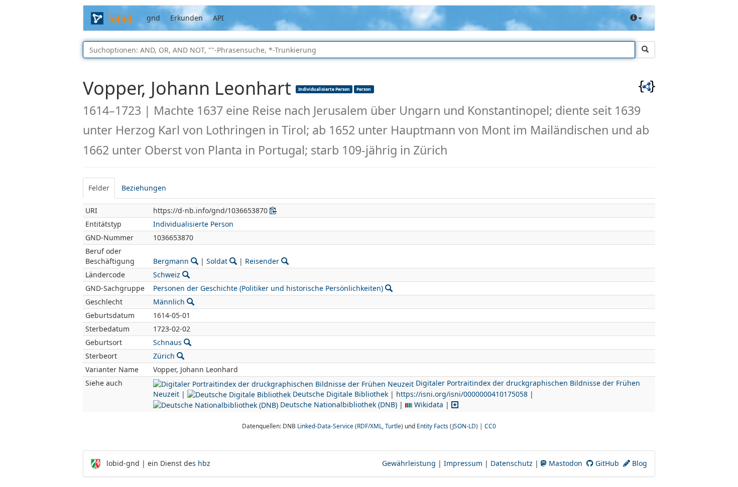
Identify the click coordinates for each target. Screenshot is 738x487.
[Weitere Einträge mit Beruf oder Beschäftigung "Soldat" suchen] (233, 261)
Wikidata (427, 404)
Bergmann (171, 261)
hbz (204, 463)
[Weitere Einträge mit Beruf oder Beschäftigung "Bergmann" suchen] (194, 261)
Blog (638, 463)
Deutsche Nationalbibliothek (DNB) (337, 404)
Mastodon (564, 463)
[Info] (636, 18)
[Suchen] (645, 49)
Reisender (262, 261)
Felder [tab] (98, 188)
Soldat (216, 261)
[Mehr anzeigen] (454, 404)
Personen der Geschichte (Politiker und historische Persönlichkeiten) (268, 288)
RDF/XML (369, 426)
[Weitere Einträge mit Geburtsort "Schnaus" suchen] (187, 342)
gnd (153, 18)
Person (363, 89)
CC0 (490, 426)
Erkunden (186, 18)
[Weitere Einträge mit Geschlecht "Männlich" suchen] (190, 301)
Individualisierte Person (324, 89)
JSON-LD (464, 426)
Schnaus (167, 342)
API (218, 18)
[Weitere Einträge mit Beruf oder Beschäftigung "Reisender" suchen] (285, 261)
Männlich (169, 301)
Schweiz (166, 274)
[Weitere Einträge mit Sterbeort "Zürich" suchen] (180, 356)
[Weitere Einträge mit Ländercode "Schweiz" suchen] (186, 274)
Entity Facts (432, 426)
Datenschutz (511, 463)
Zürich (164, 356)
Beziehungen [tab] (143, 188)
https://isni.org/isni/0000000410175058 (462, 394)
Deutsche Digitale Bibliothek (339, 394)
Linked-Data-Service (325, 426)
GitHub (606, 463)
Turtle (393, 426)
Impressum (463, 463)
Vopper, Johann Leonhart (189, 88)
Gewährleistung (409, 463)
